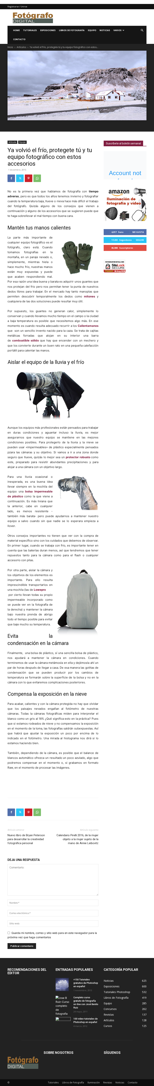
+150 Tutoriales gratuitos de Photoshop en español (85, 983)
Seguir (140, 240)
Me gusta (138, 232)
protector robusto (78, 457)
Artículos (21, 47)
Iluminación (94, 1082)
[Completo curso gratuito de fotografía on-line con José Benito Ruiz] (63, 1006)
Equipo (92, 30)
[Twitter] (20, 178)
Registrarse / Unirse (17, 6)
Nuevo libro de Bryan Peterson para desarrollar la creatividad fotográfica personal (26, 839)
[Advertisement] (102, 17)
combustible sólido (25, 340)
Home (16, 30)
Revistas (107, 1082)
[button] (141, 30)
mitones (89, 296)
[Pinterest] (28, 178)
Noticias (105, 30)
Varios (117, 30)
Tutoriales (30, 30)
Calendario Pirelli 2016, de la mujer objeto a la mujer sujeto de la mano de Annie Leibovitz (77, 839)
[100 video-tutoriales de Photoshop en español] (63, 1021)
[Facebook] (11, 178)
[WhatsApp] (37, 178)
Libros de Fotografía (72, 30)
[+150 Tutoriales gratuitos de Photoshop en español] (63, 984)
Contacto (19, 39)
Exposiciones (48, 30)
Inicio (10, 47)
